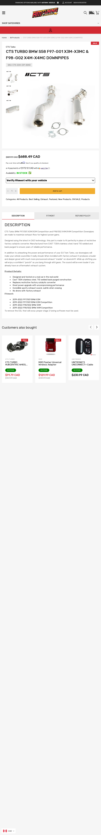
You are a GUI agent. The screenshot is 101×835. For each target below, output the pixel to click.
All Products (22, 199)
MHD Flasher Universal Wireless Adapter (50, 363)
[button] (91, 12)
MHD (40, 359)
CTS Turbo (11, 47)
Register (82, 3)
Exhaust (44, 199)
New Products (64, 199)
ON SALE (76, 199)
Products (85, 199)
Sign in (76, 3)
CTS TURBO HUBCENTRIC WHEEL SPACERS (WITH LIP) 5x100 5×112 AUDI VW (16, 366)
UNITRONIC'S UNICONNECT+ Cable (82, 363)
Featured (53, 199)
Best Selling (33, 199)
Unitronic (76, 359)
